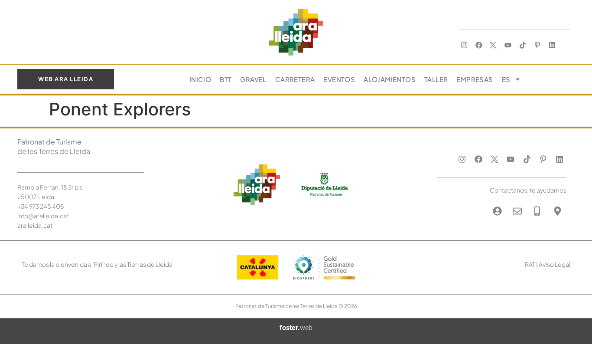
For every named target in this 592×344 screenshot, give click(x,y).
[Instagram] (464, 45)
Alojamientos (390, 79)
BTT (225, 79)
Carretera (295, 79)
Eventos (339, 79)
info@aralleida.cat (43, 216)
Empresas (474, 79)
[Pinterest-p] (537, 45)
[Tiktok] (523, 45)
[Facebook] (478, 45)
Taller (436, 79)
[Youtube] (508, 45)
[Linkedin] (552, 45)
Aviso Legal (554, 264)
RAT (530, 264)
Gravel (253, 79)
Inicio (200, 79)
